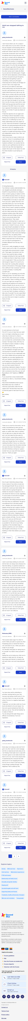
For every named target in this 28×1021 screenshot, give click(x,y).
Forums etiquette (9, 964)
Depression (20, 868)
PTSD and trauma (6, 875)
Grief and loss (5, 872)
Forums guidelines (9, 955)
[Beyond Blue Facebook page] (4, 997)
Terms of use (5, 1011)
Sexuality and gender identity (9, 881)
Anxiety (3, 868)
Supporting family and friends (9, 891)
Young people (20, 898)
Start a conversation (14, 16)
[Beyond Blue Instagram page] (13, 997)
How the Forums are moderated (13, 961)
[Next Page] (18, 856)
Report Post (7, 161)
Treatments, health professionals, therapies (13, 895)
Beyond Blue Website (7, 915)
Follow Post (21, 157)
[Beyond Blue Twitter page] (18, 997)
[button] (4, 157)
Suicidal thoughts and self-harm (10, 888)
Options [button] (26, 9)
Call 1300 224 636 (13, 977)
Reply (20, 161)
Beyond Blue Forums (5, 2)
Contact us (4, 1007)
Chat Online (11, 983)
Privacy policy (5, 1014)
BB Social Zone (11, 868)
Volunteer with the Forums (11, 967)
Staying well (5, 885)
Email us (10, 990)
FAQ (5, 958)
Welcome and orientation (8, 898)
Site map (3, 1018)
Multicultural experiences (17, 872)
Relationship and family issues (9, 878)
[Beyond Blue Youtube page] (8, 997)
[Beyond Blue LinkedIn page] (22, 997)
